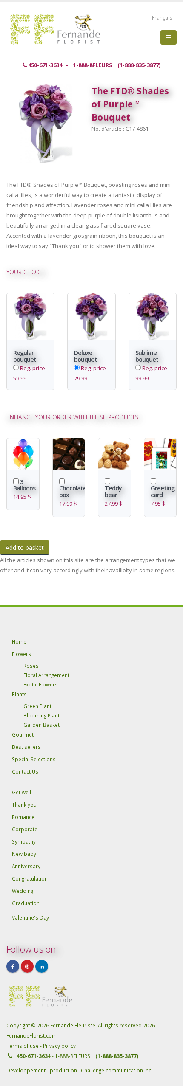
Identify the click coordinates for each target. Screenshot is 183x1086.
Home (19, 641)
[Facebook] (12, 966)
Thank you (24, 804)
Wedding (22, 890)
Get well (21, 792)
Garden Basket (41, 724)
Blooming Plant (41, 715)
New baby (24, 853)
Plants (19, 694)
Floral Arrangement (46, 675)
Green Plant (37, 706)
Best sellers (26, 746)
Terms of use (23, 1045)
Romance (23, 816)
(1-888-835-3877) (116, 1055)
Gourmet (23, 734)
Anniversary (26, 866)
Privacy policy (59, 1045)
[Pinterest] (27, 966)
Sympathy (24, 841)
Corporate (24, 829)
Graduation (26, 903)
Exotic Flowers (40, 684)
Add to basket (25, 547)
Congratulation (30, 878)
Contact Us (25, 771)
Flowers (21, 653)
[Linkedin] (41, 966)
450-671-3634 (34, 1055)
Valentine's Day (30, 917)
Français (162, 17)
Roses (31, 665)
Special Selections (34, 759)
